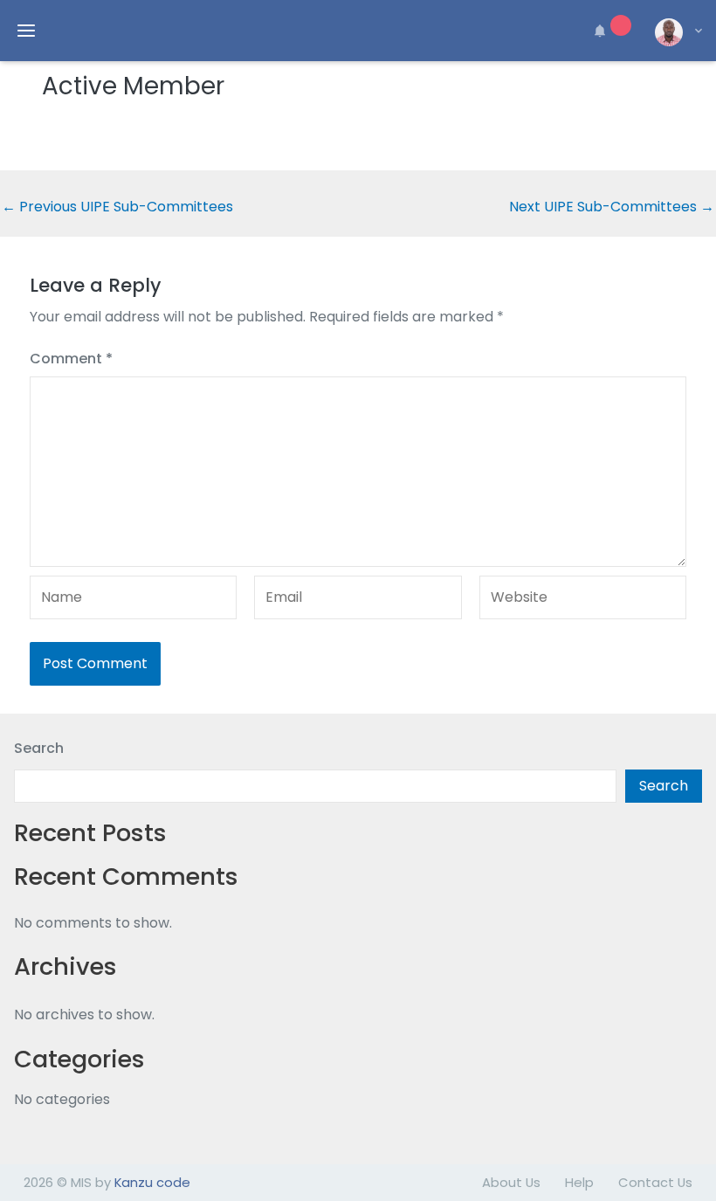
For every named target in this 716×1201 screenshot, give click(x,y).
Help (579, 1182)
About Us (511, 1182)
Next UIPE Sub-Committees (611, 207)
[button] (609, 30)
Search (39, 748)
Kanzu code (152, 1182)
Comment (71, 359)
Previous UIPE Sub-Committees (117, 207)
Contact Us (655, 1182)
